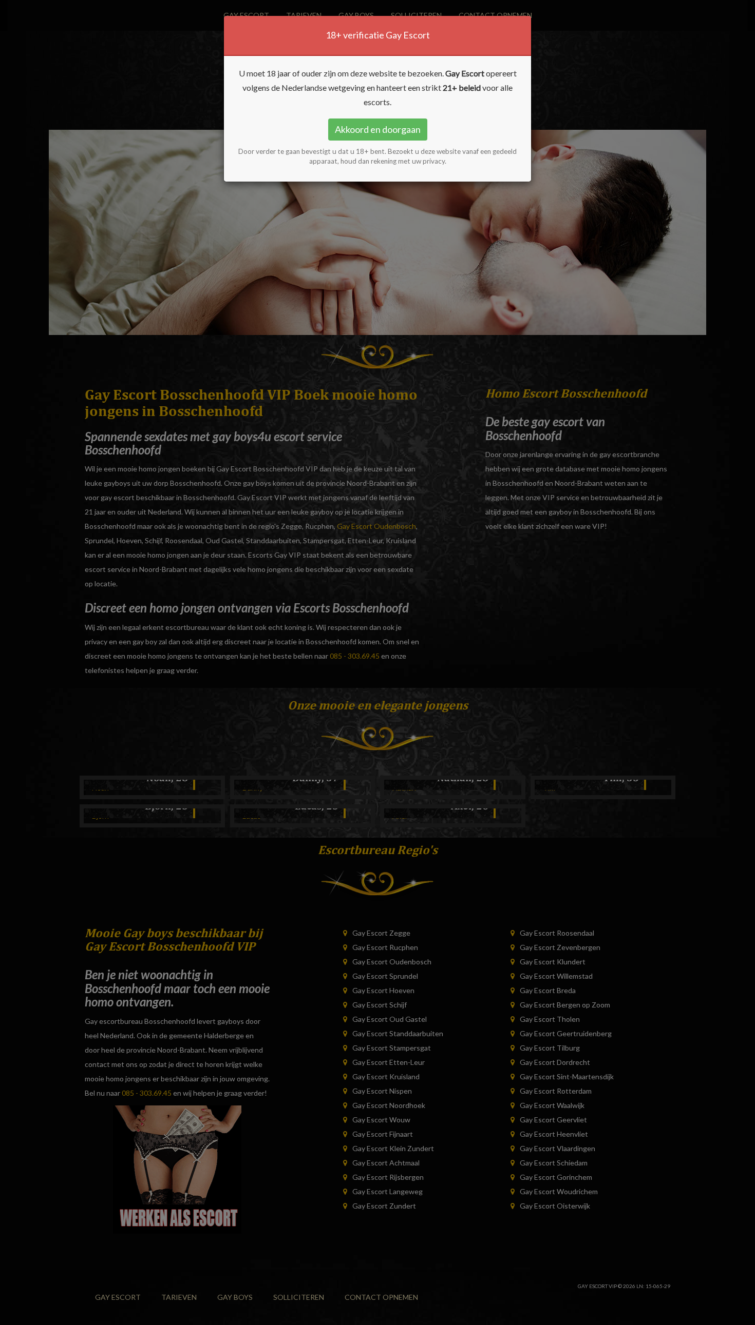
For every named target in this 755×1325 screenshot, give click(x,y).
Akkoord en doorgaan (378, 129)
